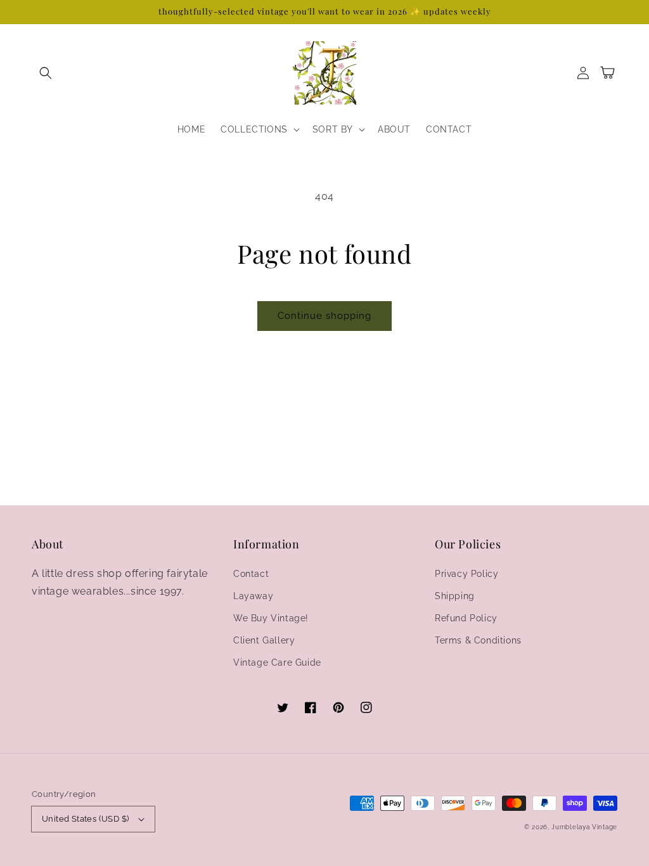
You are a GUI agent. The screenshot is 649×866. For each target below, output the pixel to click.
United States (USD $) (85, 819)
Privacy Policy (466, 574)
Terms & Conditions (478, 640)
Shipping (455, 596)
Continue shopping (324, 315)
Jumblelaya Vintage (584, 827)
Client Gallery (264, 640)
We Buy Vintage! (271, 618)
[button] (46, 73)
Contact (251, 574)
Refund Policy (466, 618)
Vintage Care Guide (277, 662)
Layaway (253, 596)
